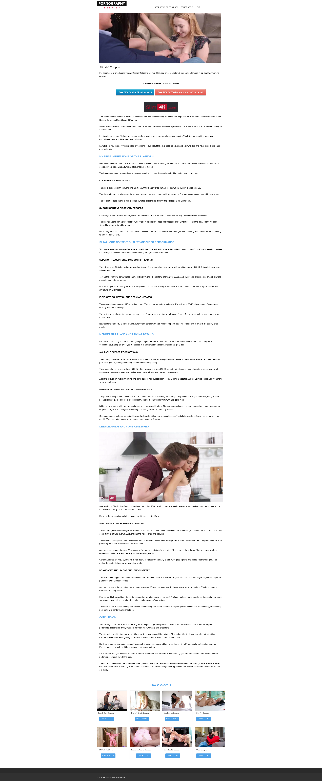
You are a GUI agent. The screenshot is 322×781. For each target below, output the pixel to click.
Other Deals (187, 7)
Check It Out (106, 719)
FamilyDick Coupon (106, 713)
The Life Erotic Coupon (140, 713)
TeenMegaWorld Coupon (141, 750)
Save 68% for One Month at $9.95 (135, 92)
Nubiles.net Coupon (171, 713)
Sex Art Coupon (202, 713)
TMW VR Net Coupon (106, 750)
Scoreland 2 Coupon (172, 750)
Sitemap (122, 777)
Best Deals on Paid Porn (166, 7)
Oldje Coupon (201, 750)
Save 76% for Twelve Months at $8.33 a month (180, 92)
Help (198, 7)
